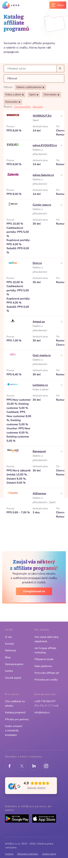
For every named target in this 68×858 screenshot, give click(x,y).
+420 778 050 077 (44, 701)
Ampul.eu (39, 321)
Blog (7, 657)
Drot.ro (37, 263)
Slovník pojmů (13, 678)
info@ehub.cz (42, 712)
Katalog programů (15, 712)
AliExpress (39, 493)
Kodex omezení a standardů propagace (13, 730)
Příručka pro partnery (17, 719)
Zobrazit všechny (36, 787)
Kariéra (9, 671)
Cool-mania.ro (42, 355)
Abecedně (37, 106)
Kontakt (9, 643)
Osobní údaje (49, 854)
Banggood (39, 451)
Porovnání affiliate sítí (46, 673)
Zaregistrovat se (34, 591)
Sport (36, 120)
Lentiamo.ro (40, 385)
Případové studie (43, 659)
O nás (8, 637)
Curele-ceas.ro (42, 205)
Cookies (9, 854)
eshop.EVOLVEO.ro (45, 145)
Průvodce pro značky (46, 679)
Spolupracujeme (14, 664)
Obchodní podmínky (27, 854)
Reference (10, 650)
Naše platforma (43, 666)
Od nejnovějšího (22, 106)
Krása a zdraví (40, 389)
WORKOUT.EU (42, 116)
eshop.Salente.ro (43, 175)
